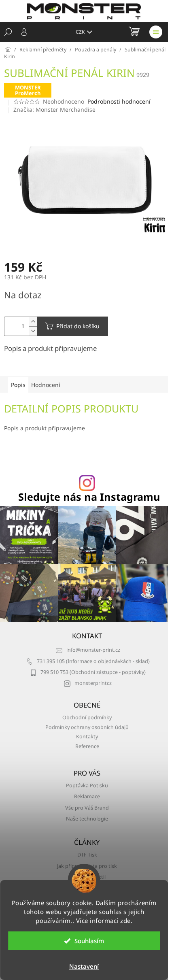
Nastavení (84, 966)
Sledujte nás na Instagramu (89, 497)
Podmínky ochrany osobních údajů (87, 727)
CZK (81, 31)
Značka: (54, 109)
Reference (87, 746)
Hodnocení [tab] (45, 385)
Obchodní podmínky (87, 717)
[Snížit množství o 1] (33, 331)
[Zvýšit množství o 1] (33, 321)
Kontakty (87, 736)
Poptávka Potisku (87, 785)
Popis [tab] (18, 385)
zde (125, 920)
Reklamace (87, 796)
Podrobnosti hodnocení (119, 101)
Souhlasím (89, 941)
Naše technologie (87, 818)
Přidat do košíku (78, 326)
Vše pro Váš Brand (87, 807)
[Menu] (156, 32)
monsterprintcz (93, 683)
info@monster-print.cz (93, 649)
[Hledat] (8, 32)
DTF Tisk (87, 854)
